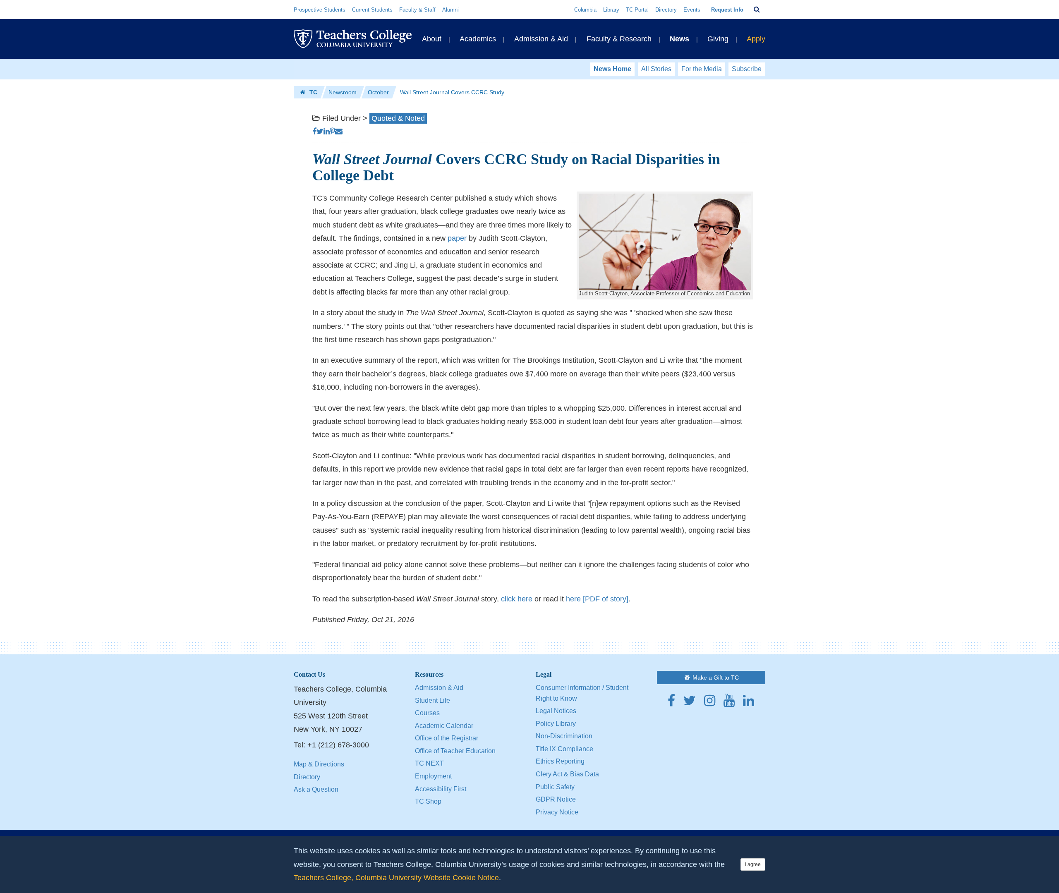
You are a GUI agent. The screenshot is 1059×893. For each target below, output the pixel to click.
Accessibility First (440, 788)
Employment (433, 776)
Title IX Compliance (564, 748)
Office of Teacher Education (455, 750)
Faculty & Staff (417, 10)
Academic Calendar (444, 725)
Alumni (450, 10)
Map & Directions (319, 764)
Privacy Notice (557, 812)
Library (611, 10)
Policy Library (556, 723)
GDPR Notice (556, 799)
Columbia (585, 10)
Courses (427, 712)
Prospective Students (319, 10)
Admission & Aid (541, 39)
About (431, 39)
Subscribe (747, 68)
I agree (753, 864)
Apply (756, 39)
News (679, 39)
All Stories (656, 68)
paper (457, 238)
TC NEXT (429, 763)
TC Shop (428, 801)
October (378, 92)
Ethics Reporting (560, 761)
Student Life (432, 700)
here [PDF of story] (597, 599)
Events (691, 10)
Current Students (372, 10)
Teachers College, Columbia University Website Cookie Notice (396, 878)
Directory (666, 10)
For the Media (701, 68)
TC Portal (637, 10)
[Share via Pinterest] (332, 131)
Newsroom (342, 92)
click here (516, 599)
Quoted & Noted (398, 118)
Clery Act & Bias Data (567, 774)
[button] (756, 9)
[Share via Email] (339, 131)
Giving (717, 39)
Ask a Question (316, 789)
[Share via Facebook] (314, 131)
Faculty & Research (619, 39)
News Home (612, 68)
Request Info (727, 10)
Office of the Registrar (446, 738)
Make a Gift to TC (715, 677)
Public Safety (555, 786)
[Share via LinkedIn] (326, 131)
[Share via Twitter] (319, 131)
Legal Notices (556, 710)
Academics (478, 39)
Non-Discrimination (564, 736)
